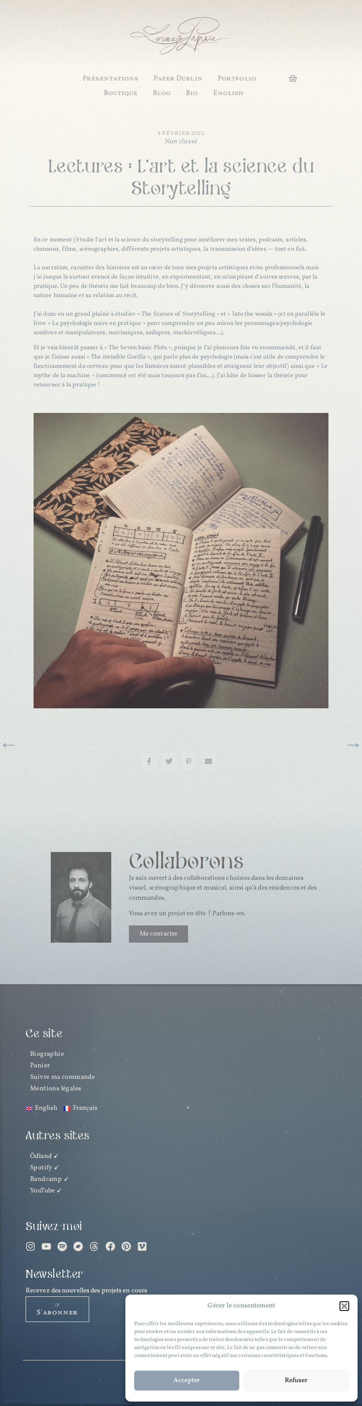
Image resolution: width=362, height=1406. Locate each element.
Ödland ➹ (44, 1156)
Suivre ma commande (62, 1077)
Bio (192, 93)
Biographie (47, 1054)
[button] (344, 1306)
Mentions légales (55, 1088)
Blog (162, 93)
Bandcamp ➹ (49, 1179)
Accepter (186, 1380)
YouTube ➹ (46, 1191)
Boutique (121, 93)
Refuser (296, 1380)
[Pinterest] (126, 1246)
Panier (40, 1065)
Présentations (110, 79)
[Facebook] (110, 1246)
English (228, 93)
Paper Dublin (178, 79)
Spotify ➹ (45, 1168)
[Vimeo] (142, 1246)
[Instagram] (30, 1246)
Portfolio (237, 79)
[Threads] (94, 1246)
